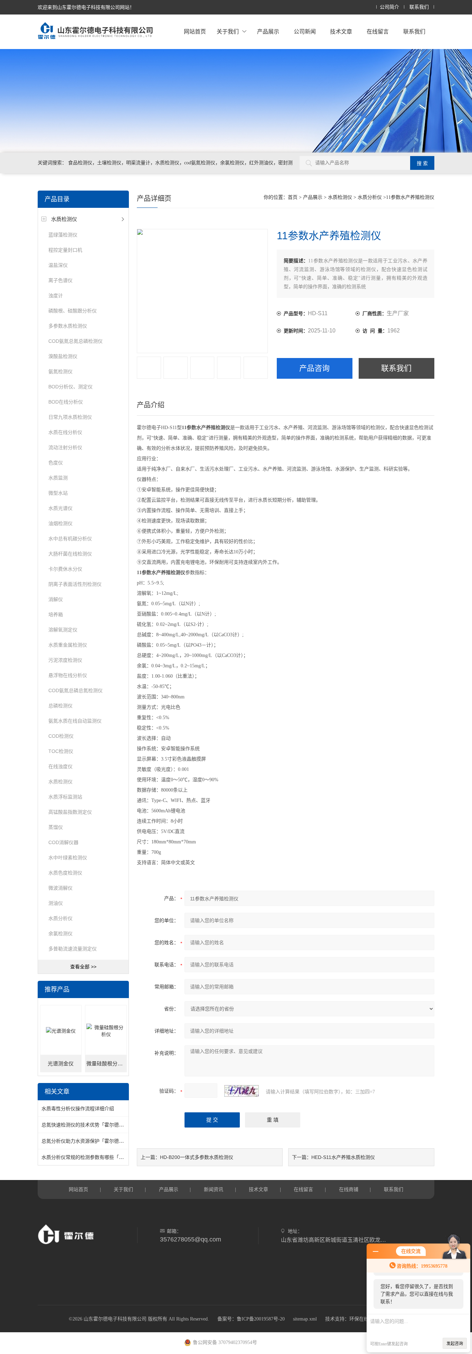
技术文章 (341, 32)
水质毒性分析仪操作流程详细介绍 (77, 1108)
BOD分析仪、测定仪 (70, 386)
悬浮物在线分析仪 (67, 675)
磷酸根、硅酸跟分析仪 (72, 310)
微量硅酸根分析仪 (106, 1063)
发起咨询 (454, 1343)
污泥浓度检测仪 (65, 660)
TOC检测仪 (60, 751)
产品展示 (268, 32)
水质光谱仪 (60, 508)
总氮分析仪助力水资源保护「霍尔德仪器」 (87, 1141)
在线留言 (378, 32)
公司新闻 (305, 32)
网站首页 (195, 32)
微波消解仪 (60, 888)
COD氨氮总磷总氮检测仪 (75, 690)
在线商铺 (348, 1189)
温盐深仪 (58, 265)
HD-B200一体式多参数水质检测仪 (196, 1157)
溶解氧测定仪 (62, 629)
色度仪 (55, 462)
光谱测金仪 (61, 1063)
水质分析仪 (60, 918)
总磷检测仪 (60, 705)
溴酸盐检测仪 (62, 356)
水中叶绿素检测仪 (67, 857)
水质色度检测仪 (65, 873)
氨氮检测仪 (60, 371)
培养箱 (55, 614)
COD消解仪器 (63, 842)
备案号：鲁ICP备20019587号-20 (251, 1319)
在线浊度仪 (60, 766)
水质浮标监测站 (65, 797)
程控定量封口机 (65, 250)
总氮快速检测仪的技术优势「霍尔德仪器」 (87, 1125)
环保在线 (359, 1319)
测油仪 (55, 903)
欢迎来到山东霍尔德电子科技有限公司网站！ (86, 7)
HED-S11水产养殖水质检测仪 (343, 1157)
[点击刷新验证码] (241, 1091)
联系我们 (419, 7)
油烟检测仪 (60, 523)
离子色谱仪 (60, 280)
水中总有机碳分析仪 (70, 538)
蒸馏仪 (55, 827)
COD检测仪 (61, 736)
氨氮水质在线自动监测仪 (75, 721)
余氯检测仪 (60, 933)
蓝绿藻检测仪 (62, 235)
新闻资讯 (213, 1189)
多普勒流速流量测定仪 (72, 948)
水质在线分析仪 (65, 432)
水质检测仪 (64, 219)
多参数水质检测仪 (67, 326)
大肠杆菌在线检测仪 (70, 554)
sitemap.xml (305, 1319)
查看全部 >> (83, 966)
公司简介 (389, 7)
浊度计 (55, 295)
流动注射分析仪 (65, 447)
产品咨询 (314, 368)
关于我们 (228, 32)
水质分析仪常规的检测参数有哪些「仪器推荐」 (92, 1157)
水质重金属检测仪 (67, 645)
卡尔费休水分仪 (65, 569)
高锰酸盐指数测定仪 (70, 812)
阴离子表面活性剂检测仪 (75, 584)
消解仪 (55, 599)
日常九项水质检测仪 (70, 417)
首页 (293, 197)
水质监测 (58, 478)
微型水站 (58, 493)
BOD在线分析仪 (65, 402)
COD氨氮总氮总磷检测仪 (75, 341)
